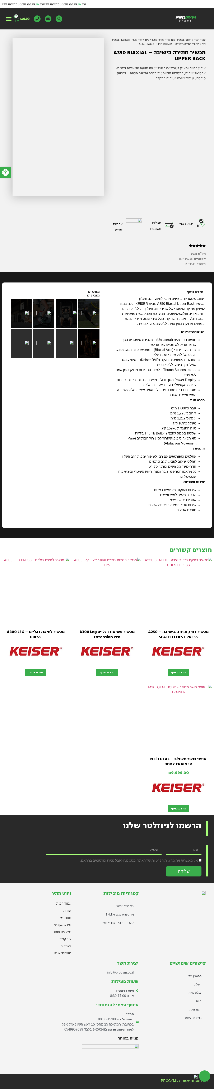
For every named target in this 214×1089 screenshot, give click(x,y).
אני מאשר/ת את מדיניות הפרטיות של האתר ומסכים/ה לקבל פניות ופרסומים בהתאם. (139, 860)
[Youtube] (113, 1061)
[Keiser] (178, 653)
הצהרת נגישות (193, 1017)
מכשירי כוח (185, 259)
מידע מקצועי (62, 925)
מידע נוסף (178, 672)
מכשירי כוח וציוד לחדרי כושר (168, 40)
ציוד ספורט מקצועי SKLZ (120, 914)
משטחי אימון (62, 953)
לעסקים (65, 946)
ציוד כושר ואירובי (125, 906)
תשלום (197, 984)
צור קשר (65, 939)
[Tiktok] (124, 1061)
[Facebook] (135, 1061)
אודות (67, 910)
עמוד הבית (200, 40)
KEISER (191, 264)
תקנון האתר (194, 1009)
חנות (188, 40)
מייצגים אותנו (62, 932)
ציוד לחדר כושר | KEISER (135, 40)
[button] (8, 18)
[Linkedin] (90, 1061)
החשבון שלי (194, 976)
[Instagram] (102, 1061)
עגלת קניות (195, 992)
